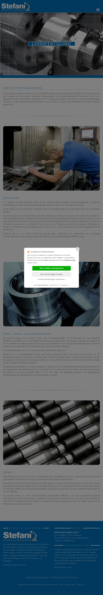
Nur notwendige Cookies (51, 274)
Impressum (65, 285)
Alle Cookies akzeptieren (51, 268)
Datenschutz (70, 260)
